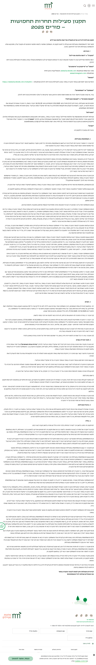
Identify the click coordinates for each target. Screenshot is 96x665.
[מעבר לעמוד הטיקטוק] (76, 615)
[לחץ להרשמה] (70, 638)
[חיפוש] (85, 5)
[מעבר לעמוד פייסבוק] (81, 615)
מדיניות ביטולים (56, 649)
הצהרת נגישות (38, 649)
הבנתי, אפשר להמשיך (20, 659)
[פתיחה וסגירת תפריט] (93, 5)
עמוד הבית (84, 14)
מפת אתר (21, 649)
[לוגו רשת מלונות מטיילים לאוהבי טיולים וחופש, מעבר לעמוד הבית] (48, 5)
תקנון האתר (74, 649)
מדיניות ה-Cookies (81, 661)
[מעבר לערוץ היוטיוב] (91, 615)
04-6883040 (90, 619)
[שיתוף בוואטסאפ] (47, 31)
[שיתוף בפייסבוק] (43, 31)
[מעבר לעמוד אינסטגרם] (86, 615)
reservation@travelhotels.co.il (85, 621)
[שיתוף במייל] (51, 31)
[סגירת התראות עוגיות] (94, 655)
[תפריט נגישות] (89, 5)
